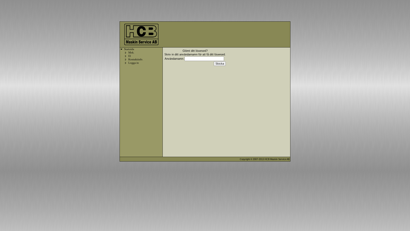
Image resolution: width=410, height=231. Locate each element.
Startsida (129, 49)
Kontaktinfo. (135, 59)
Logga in (133, 62)
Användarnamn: (174, 58)
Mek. (131, 52)
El (129, 56)
